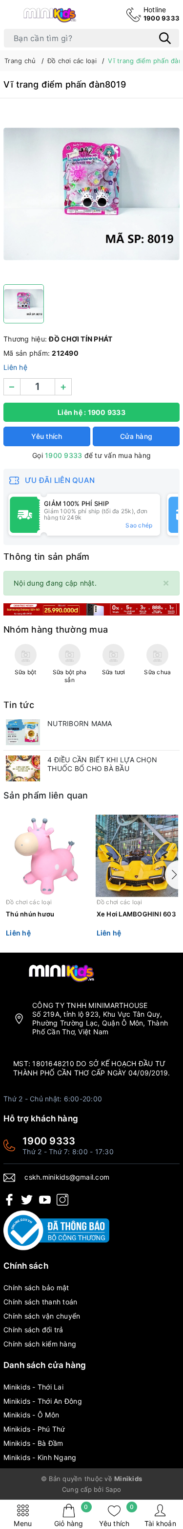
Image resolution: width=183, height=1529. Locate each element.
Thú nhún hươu (30, 914)
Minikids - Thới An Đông (42, 1401)
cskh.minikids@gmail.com (66, 1177)
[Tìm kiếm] (165, 38)
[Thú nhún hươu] (46, 856)
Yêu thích (116, 1516)
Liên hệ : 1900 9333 (91, 412)
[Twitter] (27, 1199)
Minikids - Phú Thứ (34, 1429)
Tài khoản (160, 1523)
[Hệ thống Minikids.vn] (49, 14)
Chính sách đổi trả (33, 1329)
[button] (172, 875)
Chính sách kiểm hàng (39, 1344)
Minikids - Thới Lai (33, 1387)
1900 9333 (161, 13)
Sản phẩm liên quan (45, 795)
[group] (91, 193)
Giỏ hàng (71, 1516)
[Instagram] (62, 1199)
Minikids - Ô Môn (31, 1415)
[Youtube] (45, 1199)
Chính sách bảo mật (36, 1287)
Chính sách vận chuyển (41, 1316)
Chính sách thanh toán (40, 1302)
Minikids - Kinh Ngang (39, 1457)
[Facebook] (9, 1199)
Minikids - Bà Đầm (33, 1443)
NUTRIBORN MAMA (79, 723)
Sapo (113, 1489)
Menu (23, 1523)
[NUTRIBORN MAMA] (22, 732)
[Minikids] (91, 609)
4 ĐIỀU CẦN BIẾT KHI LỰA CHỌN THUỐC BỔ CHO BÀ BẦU (102, 764)
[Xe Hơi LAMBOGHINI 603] (137, 856)
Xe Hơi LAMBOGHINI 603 (136, 914)
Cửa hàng (136, 436)
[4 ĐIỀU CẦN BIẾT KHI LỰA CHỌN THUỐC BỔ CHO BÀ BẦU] (22, 768)
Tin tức (18, 705)
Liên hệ (15, 367)
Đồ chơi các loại (29, 902)
